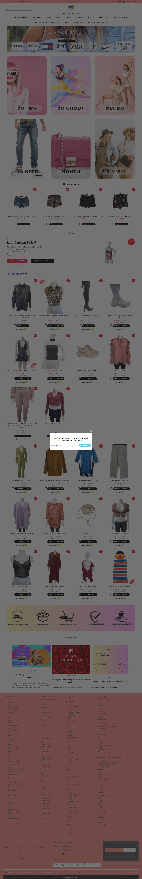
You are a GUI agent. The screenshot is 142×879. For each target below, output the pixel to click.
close (91, 431)
